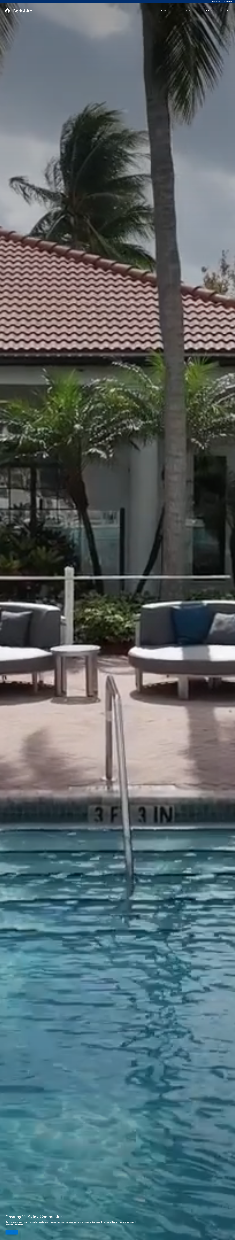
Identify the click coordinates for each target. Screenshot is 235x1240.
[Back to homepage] (18, 11)
